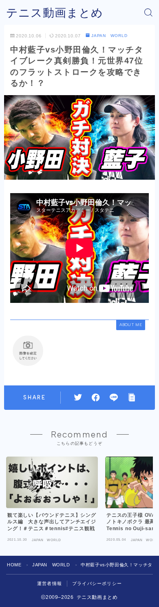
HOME (14, 564)
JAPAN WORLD (109, 35)
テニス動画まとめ (54, 13)
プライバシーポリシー (97, 583)
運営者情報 (49, 583)
